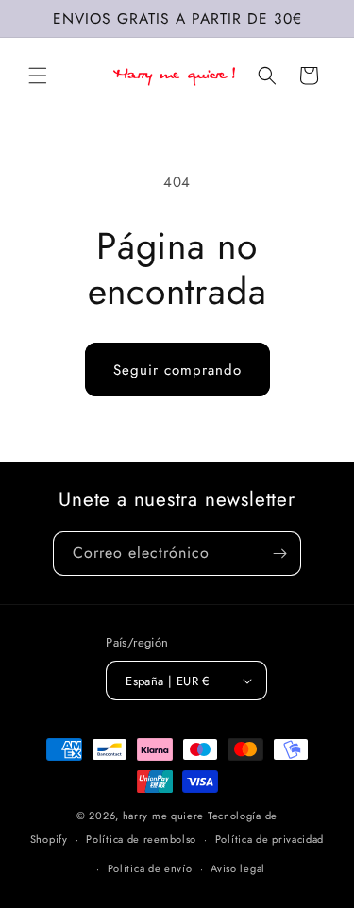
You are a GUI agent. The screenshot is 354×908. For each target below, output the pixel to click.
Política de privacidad (269, 839)
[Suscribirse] (279, 553)
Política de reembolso (141, 839)
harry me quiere (165, 815)
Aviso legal (238, 868)
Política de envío (150, 868)
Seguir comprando (177, 370)
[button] (38, 75)
